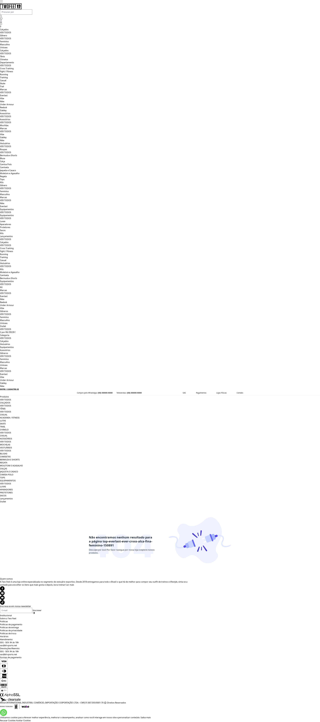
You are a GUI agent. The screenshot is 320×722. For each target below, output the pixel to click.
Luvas (2, 221)
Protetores (5, 227)
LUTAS (3, 420)
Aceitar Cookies (23, 720)
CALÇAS (3, 468)
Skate (2, 83)
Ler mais (70, 584)
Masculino (5, 44)
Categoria (4, 335)
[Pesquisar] (1, 16)
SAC (184, 393)
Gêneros (4, 311)
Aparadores (5, 224)
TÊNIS (3, 408)
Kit (1, 287)
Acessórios (5, 113)
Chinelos (4, 59)
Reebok (3, 107)
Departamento (7, 62)
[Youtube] (96, 598)
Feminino (4, 41)
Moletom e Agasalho (10, 173)
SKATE (3, 423)
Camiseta (4, 167)
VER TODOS (5, 32)
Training (4, 77)
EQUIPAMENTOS (8, 480)
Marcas (3, 89)
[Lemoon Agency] (96, 706)
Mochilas (4, 125)
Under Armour (7, 104)
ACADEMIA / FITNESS (10, 417)
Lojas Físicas (221, 393)
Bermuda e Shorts (8, 155)
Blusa (2, 158)
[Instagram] (96, 593)
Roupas (3, 149)
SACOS (3, 495)
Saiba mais (146, 717)
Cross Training (7, 68)
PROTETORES (6, 492)
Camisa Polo (6, 164)
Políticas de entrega (9, 627)
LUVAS (3, 486)
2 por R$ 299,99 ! (8, 332)
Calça (2, 161)
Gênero (3, 35)
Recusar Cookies (8, 720)
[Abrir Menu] (1, 1)
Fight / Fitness (6, 71)
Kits (2, 182)
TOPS (2, 477)
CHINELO (4, 429)
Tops (2, 179)
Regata (3, 176)
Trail (2, 86)
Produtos (4, 396)
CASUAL (3, 414)
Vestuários (5, 143)
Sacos (3, 230)
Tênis (2, 56)
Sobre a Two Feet (8, 618)
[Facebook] (96, 588)
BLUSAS (3, 453)
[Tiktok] (96, 602)
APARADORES (6, 489)
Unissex (3, 47)
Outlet (3, 326)
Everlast (4, 95)
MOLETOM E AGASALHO (11, 465)
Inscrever (37, 610)
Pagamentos (201, 393)
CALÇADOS (5, 402)
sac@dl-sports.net (8, 645)
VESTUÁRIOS (6, 447)
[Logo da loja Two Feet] (96, 6)
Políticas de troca (8, 633)
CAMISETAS (5, 456)
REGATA (3, 462)
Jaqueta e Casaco (8, 170)
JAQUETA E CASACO (9, 471)
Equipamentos (7, 209)
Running (4, 74)
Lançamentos (6, 236)
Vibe (2, 98)
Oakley (3, 110)
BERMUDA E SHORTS (10, 459)
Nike (2, 101)
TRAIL (2, 426)
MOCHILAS (5, 444)
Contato (240, 393)
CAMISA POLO (6, 474)
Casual (3, 80)
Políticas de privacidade (11, 630)
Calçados (4, 29)
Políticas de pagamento (11, 624)
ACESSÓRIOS (6, 438)
